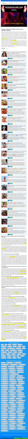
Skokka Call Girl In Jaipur (19, 385)
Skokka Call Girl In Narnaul (21, 417)
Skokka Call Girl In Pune (12, 398)
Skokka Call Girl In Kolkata (20, 389)
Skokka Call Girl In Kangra (13, 389)
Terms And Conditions (22, 434)
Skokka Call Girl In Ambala (10, 362)
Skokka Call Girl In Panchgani (4, 423)
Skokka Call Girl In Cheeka (20, 372)
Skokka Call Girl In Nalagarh (4, 417)
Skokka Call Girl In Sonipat (13, 404)
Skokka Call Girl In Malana (4, 415)
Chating (11, 58)
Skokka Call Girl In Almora (22, 364)
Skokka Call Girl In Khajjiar (20, 404)
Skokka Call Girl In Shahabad (21, 400)
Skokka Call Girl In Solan (4, 402)
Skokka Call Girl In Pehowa (12, 421)
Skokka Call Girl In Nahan (13, 406)
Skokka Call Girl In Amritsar (18, 362)
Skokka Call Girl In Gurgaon (13, 381)
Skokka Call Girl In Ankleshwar (5, 364)
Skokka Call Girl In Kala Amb (4, 389)
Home (2, 434)
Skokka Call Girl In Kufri (21, 406)
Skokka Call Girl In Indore (21, 383)
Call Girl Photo (7, 434)
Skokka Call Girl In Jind (12, 385)
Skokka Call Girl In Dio (19, 379)
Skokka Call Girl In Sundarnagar (5, 406)
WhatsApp (21, 438)
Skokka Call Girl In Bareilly (20, 370)
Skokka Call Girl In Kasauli (20, 387)
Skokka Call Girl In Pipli (4, 419)
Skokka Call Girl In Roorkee (4, 400)
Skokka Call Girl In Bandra (4, 372)
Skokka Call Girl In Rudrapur (13, 423)
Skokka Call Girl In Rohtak (4, 421)
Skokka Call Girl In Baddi (4, 368)
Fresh (3, 48)
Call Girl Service (11, 434)
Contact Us (10, 3)
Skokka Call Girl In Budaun (12, 370)
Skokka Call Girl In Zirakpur (4, 430)
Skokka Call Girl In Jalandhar (4, 387)
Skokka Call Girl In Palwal (20, 421)
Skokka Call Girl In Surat (11, 402)
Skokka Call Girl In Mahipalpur (4, 396)
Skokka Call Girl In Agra (4, 366)
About (4, 434)
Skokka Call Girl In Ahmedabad (13, 364)
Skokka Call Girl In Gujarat (21, 381)
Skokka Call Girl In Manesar (12, 413)
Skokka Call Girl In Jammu (4, 385)
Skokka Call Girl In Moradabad (20, 415)
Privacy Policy (18, 434)
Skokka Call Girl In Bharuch (12, 368)
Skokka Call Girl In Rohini (19, 398)
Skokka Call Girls (3, 362)
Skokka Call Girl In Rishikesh (21, 423)
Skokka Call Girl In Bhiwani (4, 370)
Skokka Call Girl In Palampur (11, 419)
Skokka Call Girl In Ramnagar (12, 400)
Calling (9, 58)
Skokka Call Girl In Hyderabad (4, 383)
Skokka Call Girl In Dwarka (4, 379)
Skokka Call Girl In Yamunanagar (20, 402)
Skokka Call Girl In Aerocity (11, 366)
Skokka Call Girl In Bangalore (19, 366)
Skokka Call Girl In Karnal (13, 387)
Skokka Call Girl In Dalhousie (4, 381)
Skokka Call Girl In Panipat (20, 419)
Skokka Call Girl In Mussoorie (21, 413)
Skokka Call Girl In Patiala (4, 398)
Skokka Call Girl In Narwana (12, 417)
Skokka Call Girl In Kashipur (4, 413)
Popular (7, 48)
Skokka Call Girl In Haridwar (13, 383)
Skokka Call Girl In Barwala (20, 368)
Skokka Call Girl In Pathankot (4, 404)
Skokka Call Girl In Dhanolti (12, 379)
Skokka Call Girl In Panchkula (21, 396)
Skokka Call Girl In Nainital (13, 396)
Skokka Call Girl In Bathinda (12, 372)
